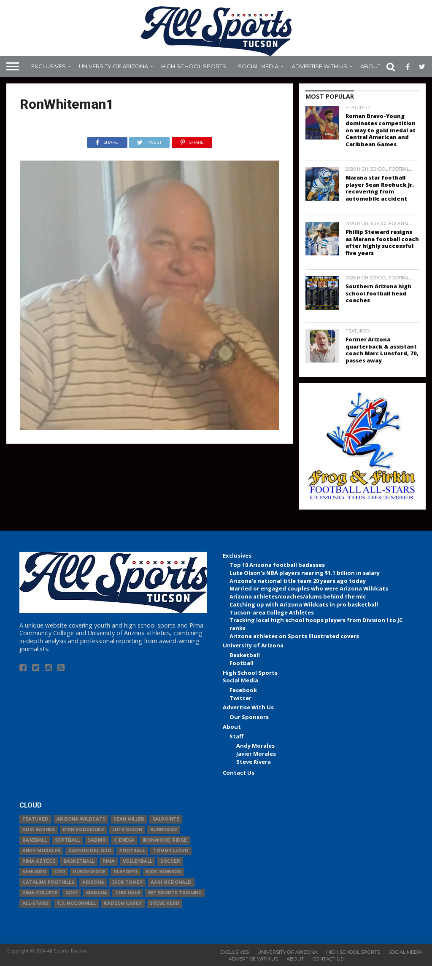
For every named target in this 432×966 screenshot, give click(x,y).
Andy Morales (255, 745)
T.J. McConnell (76, 903)
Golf (71, 893)
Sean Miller (128, 819)
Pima (109, 861)
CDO (59, 872)
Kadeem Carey (123, 903)
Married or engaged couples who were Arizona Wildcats (309, 588)
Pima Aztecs (38, 861)
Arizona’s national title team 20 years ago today (298, 581)
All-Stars (35, 903)
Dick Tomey (127, 882)
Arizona (93, 882)
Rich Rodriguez (83, 829)
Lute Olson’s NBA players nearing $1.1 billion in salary (305, 573)
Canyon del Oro (89, 850)
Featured (35, 819)
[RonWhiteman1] (150, 427)
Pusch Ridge (89, 872)
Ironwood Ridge (165, 840)
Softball (67, 840)
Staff (236, 736)
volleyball (137, 861)
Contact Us (238, 772)
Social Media (258, 66)
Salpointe (165, 819)
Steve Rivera (253, 761)
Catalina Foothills (48, 882)
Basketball (245, 655)
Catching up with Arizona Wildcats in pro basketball (304, 604)
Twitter (240, 698)
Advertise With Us (319, 66)
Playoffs (125, 872)
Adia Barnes (38, 829)
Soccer (170, 861)
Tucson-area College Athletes (272, 612)
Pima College (39, 893)
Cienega (124, 840)
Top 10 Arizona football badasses (277, 565)
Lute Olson (127, 829)
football (132, 850)
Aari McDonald (171, 882)
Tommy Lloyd (171, 850)
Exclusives (48, 66)
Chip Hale (127, 893)
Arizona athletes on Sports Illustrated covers (294, 636)
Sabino (97, 840)
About (370, 66)
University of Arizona (113, 66)
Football (242, 663)
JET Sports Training (175, 893)
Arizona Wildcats (81, 819)
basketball (78, 861)
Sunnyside (163, 829)
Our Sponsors (249, 717)
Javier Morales (256, 753)
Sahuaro (34, 872)
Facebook (243, 690)
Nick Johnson (163, 872)
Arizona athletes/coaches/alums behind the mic (298, 596)
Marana (96, 893)
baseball (34, 840)
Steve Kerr (164, 903)
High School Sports (193, 66)
